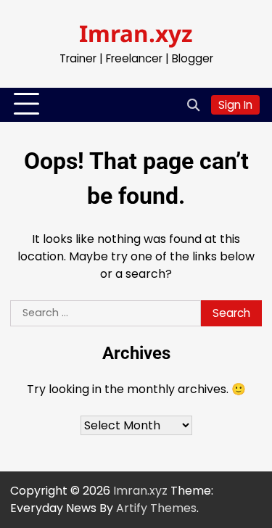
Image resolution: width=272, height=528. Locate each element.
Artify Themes (156, 508)
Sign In (235, 104)
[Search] (193, 104)
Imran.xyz (136, 33)
